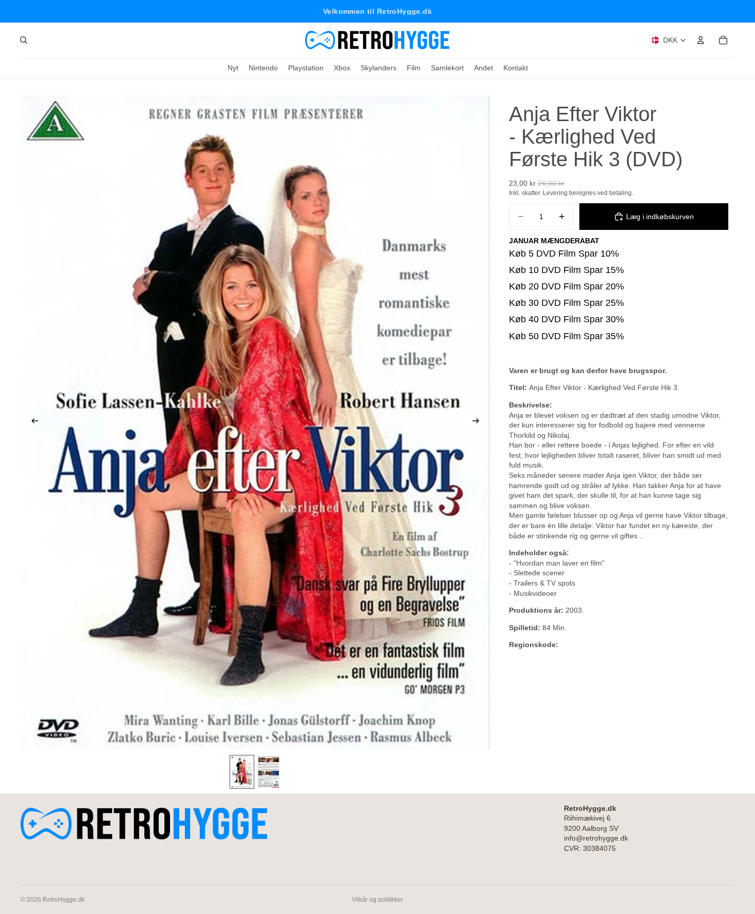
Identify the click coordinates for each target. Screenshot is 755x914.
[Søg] (23, 40)
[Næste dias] (479, 422)
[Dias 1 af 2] (242, 771)
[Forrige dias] (32, 422)
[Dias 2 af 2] (268, 771)
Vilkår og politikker (377, 899)
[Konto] (700, 40)
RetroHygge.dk (64, 899)
